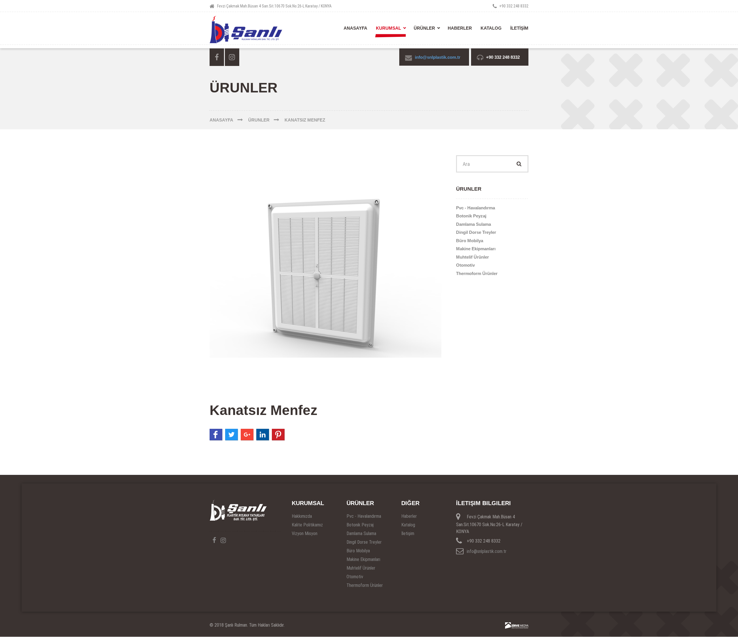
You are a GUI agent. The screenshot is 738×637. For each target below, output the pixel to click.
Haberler (460, 28)
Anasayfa (355, 28)
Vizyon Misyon (304, 533)
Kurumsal (388, 28)
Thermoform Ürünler (477, 273)
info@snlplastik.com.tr (437, 57)
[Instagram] (232, 57)
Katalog (491, 28)
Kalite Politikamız (307, 525)
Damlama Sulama (473, 224)
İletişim (407, 533)
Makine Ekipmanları (476, 248)
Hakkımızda (302, 516)
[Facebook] (217, 57)
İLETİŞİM (519, 28)
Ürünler (424, 28)
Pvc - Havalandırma (475, 207)
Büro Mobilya (469, 240)
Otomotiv (465, 265)
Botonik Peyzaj (471, 215)
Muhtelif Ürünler (472, 257)
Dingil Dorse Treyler (476, 232)
